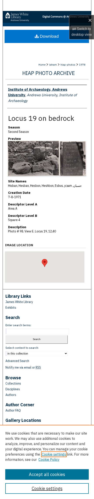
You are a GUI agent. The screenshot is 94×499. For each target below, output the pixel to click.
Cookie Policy (48, 459)
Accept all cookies (47, 474)
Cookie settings (54, 454)
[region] (47, 462)
